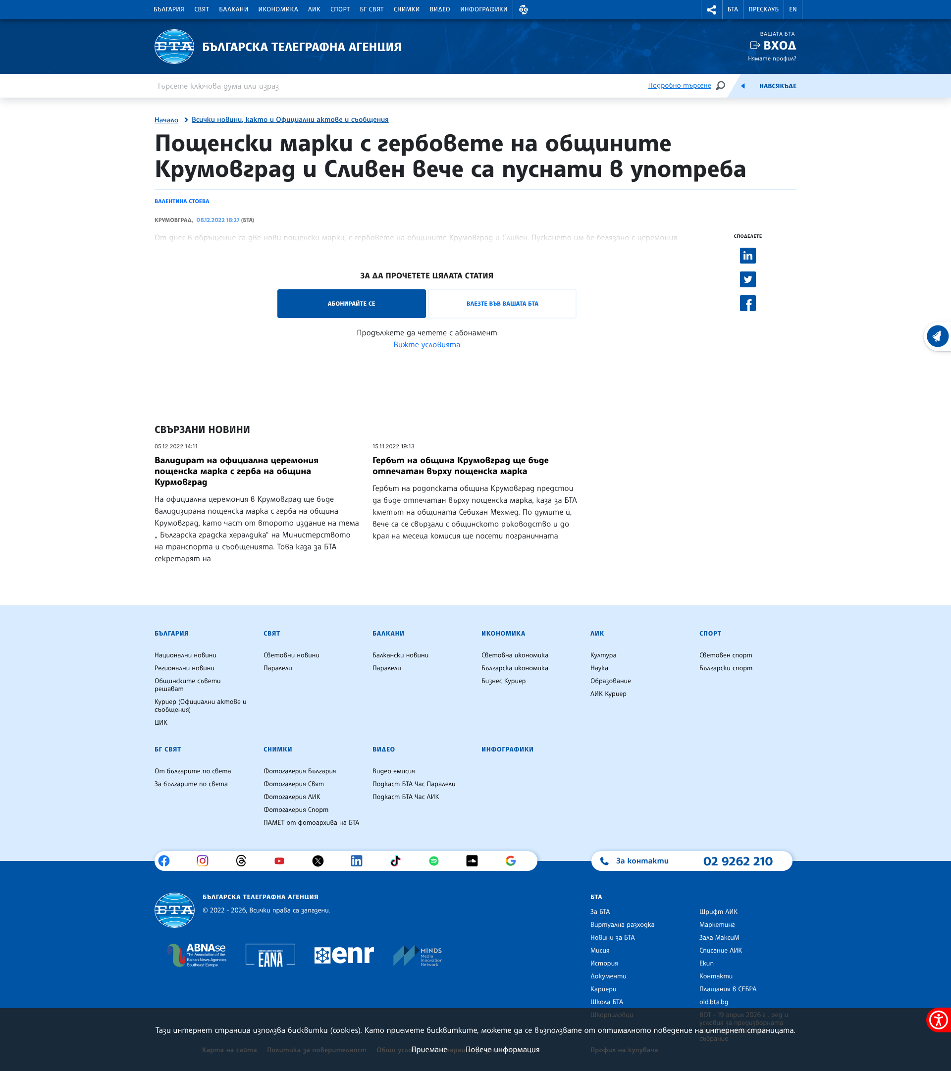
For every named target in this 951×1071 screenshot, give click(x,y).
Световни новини (291, 655)
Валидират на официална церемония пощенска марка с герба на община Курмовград (236, 471)
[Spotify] (437, 861)
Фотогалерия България (300, 771)
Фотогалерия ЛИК (292, 797)
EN (793, 9)
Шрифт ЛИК (718, 912)
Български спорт (725, 668)
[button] (523, 9)
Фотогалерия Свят (294, 784)
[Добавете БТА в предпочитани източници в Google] (514, 861)
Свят (201, 9)
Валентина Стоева (182, 201)
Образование (610, 681)
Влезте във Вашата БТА (502, 303)
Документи (608, 976)
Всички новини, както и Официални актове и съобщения (290, 120)
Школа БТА (606, 1002)
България (169, 9)
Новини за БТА (612, 938)
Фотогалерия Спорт (296, 810)
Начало (166, 120)
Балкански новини (400, 655)
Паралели (278, 668)
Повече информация (503, 1049)
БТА (733, 9)
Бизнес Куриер (503, 681)
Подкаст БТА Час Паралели (413, 784)
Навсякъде (777, 86)
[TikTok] (399, 861)
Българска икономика (514, 668)
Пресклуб (763, 9)
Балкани (233, 9)
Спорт (340, 9)
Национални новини (185, 655)
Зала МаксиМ (719, 938)
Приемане (429, 1049)
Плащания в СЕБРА (727, 989)
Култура (603, 655)
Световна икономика (514, 655)
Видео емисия (393, 771)
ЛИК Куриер (608, 694)
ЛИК (314, 9)
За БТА (600, 912)
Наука (599, 668)
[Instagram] (206, 861)
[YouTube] (283, 861)
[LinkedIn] (360, 861)
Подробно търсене (679, 85)
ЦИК (161, 723)
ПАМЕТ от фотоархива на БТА (311, 823)
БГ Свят (372, 9)
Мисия (600, 951)
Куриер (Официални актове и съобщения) (201, 706)
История (604, 963)
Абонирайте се (351, 303)
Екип (706, 963)
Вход (779, 45)
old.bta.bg (714, 1002)
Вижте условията (427, 344)
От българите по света (193, 771)
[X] (322, 861)
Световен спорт (725, 655)
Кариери (603, 989)
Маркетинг (717, 925)
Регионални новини (184, 668)
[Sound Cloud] (476, 861)
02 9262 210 (738, 861)
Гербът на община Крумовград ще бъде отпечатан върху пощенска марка (460, 466)
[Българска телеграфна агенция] (175, 910)
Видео (440, 9)
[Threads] (245, 861)
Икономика (279, 9)
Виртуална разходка (622, 925)
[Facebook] (168, 861)
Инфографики (484, 9)
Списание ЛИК (720, 951)
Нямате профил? (772, 58)
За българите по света (191, 784)
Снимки (407, 9)
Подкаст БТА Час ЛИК (405, 797)
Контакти (716, 976)
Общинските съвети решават (188, 685)
